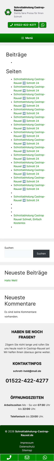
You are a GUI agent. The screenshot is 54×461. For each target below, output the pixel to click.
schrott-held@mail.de (27, 371)
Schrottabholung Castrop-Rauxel (29, 9)
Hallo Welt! (10, 280)
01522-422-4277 (27, 381)
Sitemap (27, 450)
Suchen (9, 247)
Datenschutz (27, 446)
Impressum (27, 442)
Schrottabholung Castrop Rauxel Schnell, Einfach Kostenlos (29, 219)
